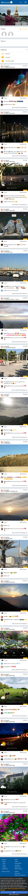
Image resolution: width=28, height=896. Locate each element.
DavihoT (6, 104)
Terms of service (5, 871)
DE (21, 2)
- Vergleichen (5, 868)
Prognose (4, 859)
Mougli (6, 147)
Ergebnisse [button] (4, 49)
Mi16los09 (6, 337)
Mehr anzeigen (23, 29)
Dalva (5, 477)
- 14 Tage (4, 866)
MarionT (6, 151)
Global (18, 23)
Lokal (24, 23)
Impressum (17, 873)
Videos (16, 861)
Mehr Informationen (14, 894)
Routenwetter (18, 863)
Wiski (5, 430)
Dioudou (6, 101)
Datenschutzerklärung (13, 888)
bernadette (6, 66)
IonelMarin (7, 286)
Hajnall (6, 799)
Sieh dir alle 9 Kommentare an (19, 806)
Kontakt (16, 871)
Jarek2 (5, 201)
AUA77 (6, 333)
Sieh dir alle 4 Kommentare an (19, 437)
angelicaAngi (7, 759)
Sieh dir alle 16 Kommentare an (19, 669)
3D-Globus (17, 865)
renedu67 (6, 619)
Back (24, 19)
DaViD (5, 712)
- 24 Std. (4, 861)
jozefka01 (6, 709)
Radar (16, 859)
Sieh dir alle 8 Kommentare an (19, 854)
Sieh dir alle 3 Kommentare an (19, 485)
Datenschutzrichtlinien (20, 875)
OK (14, 892)
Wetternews (17, 866)
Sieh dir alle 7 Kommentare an (19, 155)
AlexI (5, 572)
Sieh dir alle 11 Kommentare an (19, 107)
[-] (4, 34)
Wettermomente (18, 868)
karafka (6, 616)
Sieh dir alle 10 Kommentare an (19, 390)
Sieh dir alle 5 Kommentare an (19, 532)
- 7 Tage (3, 865)
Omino (5, 290)
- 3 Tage (3, 863)
